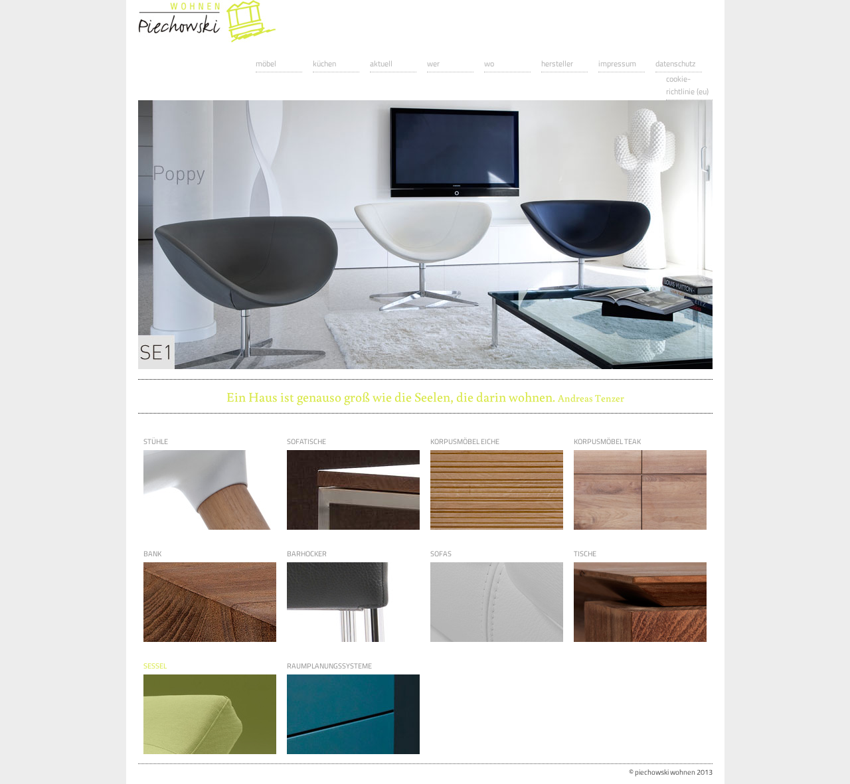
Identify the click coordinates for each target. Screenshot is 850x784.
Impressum (617, 63)
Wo (489, 63)
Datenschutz (675, 63)
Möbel (266, 63)
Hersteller (557, 63)
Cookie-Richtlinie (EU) (687, 85)
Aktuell (381, 63)
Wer (433, 63)
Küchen (324, 63)
